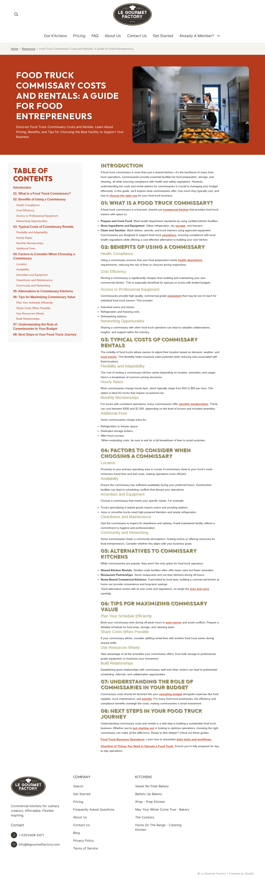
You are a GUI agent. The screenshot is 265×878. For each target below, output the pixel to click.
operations (169, 235)
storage (180, 225)
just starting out (143, 728)
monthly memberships (193, 403)
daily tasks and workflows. (194, 739)
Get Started (163, 35)
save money (174, 622)
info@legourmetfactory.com (39, 844)
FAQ (95, 35)
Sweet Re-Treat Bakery (152, 786)
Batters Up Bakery (148, 794)
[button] (16, 14)
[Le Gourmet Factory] (132, 14)
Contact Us (137, 35)
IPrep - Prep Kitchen (150, 802)
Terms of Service (85, 848)
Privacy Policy (83, 840)
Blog (76, 833)
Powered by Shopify (241, 873)
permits (147, 698)
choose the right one (123, 195)
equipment (174, 295)
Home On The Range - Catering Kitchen (158, 827)
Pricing (79, 35)
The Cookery (144, 817)
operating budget (170, 694)
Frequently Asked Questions (93, 809)
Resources (28, 48)
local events (109, 356)
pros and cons (199, 588)
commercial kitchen (176, 209)
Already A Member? (196, 35)
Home (14, 48)
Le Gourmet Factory (213, 873)
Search (78, 786)
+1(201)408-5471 (31, 835)
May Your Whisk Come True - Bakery (162, 809)
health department (190, 260)
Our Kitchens (55, 35)
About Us (113, 35)
